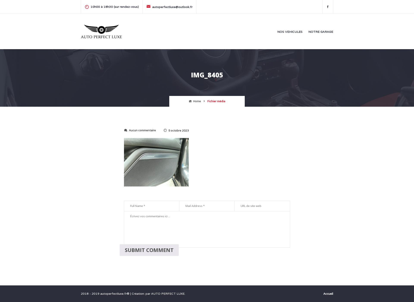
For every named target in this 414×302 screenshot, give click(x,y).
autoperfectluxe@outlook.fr (172, 7)
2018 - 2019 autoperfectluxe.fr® (105, 294)
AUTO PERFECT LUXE (168, 294)
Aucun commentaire (142, 130)
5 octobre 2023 (178, 130)
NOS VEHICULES (290, 32)
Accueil (328, 294)
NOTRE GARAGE (320, 32)
